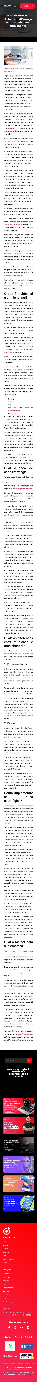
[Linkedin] (27, 1327)
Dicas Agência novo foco (18, 15)
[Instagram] (15, 1327)
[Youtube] (21, 1327)
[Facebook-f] (9, 1327)
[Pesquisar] (29, 1060)
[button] (15, 5)
